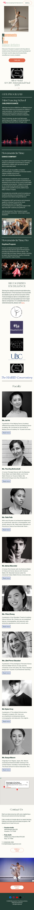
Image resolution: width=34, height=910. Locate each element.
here (22, 303)
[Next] (19, 877)
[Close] (27, 782)
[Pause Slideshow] (33, 881)
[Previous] (15, 877)
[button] (17, 789)
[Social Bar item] (10, 897)
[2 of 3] (17, 88)
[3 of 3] (19, 88)
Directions (8, 787)
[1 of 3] (15, 88)
